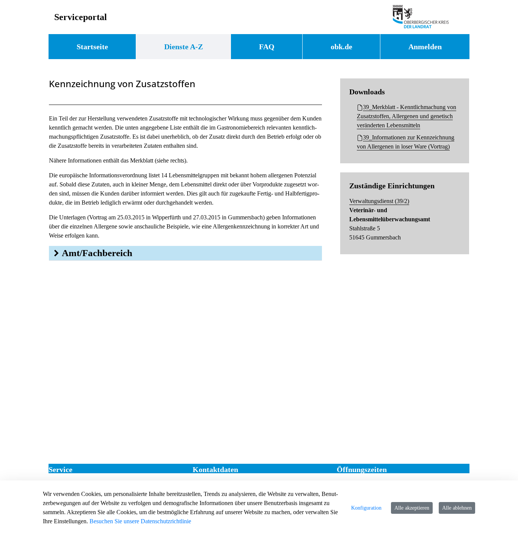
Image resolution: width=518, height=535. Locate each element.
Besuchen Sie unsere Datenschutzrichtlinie (140, 521)
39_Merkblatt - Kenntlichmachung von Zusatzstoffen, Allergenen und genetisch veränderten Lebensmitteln (406, 116)
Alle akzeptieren (411, 508)
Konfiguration (366, 508)
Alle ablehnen (457, 508)
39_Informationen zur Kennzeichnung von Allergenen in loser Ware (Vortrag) (405, 142)
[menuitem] (92, 46)
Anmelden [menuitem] (425, 46)
